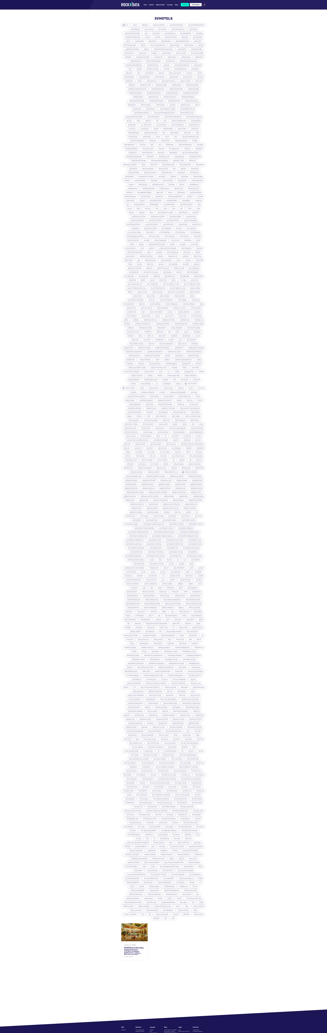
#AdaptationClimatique (178, 29)
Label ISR (165, 568)
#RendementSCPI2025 (195, 156)
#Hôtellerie (198, 81)
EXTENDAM (162, 392)
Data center (147, 339)
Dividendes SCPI (130, 359)
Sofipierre (127, 846)
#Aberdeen (145, 25)
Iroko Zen (169, 560)
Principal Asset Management (136, 695)
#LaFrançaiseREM (196, 120)
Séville (198, 834)
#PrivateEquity (133, 152)
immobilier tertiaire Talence (170, 508)
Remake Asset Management (180, 711)
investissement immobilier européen (164, 532)
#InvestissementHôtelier (187, 109)
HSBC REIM (182, 460)
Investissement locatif (194, 540)
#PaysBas (195, 140)
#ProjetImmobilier (147, 152)
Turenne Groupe (186, 894)
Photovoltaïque (196, 667)
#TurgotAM (198, 200)
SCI (158, 751)
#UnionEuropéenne (139, 204)
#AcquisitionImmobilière (176, 25)
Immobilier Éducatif (131, 484)
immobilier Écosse (197, 480)
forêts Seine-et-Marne (131, 424)
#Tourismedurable (171, 200)
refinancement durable (192, 707)
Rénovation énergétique (135, 723)
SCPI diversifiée (130, 783)
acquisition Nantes (168, 224)
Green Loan (127, 444)
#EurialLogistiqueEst (175, 73)
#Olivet (167, 136)
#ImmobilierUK (132, 105)
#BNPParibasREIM (166, 41)
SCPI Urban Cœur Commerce (169, 830)
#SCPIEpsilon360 (198, 176)
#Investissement (150, 109)
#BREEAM (143, 45)
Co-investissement (131, 316)
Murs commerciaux (196, 615)
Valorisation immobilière (168, 902)
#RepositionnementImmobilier (159, 160)
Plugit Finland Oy (151, 679)
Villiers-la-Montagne (130, 914)
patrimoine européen (130, 647)
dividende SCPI (179, 355)
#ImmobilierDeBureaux (157, 89)
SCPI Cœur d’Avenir (131, 771)
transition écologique (190, 890)
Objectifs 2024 (183, 627)
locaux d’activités (151, 579)
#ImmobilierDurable (193, 89)
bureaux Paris (151, 296)
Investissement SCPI (172, 548)
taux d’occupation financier (185, 870)
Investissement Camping (188, 520)
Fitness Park (180, 404)
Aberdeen (142, 212)
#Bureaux (201, 45)
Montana (127, 615)
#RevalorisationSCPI (185, 164)
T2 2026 (144, 866)
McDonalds (153, 611)
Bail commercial (173, 264)
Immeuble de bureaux (194, 464)
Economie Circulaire (155, 363)
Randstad (147, 707)
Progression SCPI (150, 699)
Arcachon (160, 256)
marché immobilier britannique (172, 599)
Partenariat (170, 643)
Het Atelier (198, 452)
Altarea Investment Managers (167, 248)
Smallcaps (177, 838)
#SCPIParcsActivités (158, 184)
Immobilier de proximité (149, 480)
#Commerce (128, 57)
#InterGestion (137, 109)
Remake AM (165, 711)
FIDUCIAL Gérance (169, 396)
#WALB (138, 208)
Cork (169, 332)
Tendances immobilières (164, 882)
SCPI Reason (169, 814)
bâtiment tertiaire (179, 268)
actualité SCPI (175, 240)
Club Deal (170, 312)
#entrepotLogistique (153, 69)
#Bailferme (185, 37)
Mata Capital (129, 611)
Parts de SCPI (183, 643)
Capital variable (182, 300)
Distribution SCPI (128, 347)
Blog (176, 5)
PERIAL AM (129, 667)
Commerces (127, 324)
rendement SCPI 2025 (162, 719)
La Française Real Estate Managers (134, 568)
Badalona (161, 264)
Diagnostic (151, 343)
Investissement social (136, 552)
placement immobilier (133, 675)
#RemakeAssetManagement (134, 156)
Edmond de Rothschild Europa (137, 367)
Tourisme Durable (154, 886)
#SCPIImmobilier (182, 180)
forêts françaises (180, 420)
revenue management (148, 735)
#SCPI (174, 168)
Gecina (201, 424)
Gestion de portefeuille (131, 432)
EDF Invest (199, 363)
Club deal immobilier (184, 312)
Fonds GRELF (149, 412)
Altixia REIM (199, 248)
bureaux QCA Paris (179, 296)
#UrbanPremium (154, 204)
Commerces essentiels (181, 324)
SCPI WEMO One (149, 834)
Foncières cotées (151, 408)
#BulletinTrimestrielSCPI (157, 45)
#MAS (163, 132)
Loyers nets (134, 587)
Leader (191, 568)
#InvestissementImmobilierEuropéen (164, 112)
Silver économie (164, 838)
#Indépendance (160, 105)
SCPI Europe (146, 787)
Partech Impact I (158, 643)
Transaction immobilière (138, 890)
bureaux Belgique (158, 292)
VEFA (193, 902)
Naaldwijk (158, 619)
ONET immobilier (149, 631)
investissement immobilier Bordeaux (138, 532)
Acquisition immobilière (190, 220)
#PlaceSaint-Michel (148, 148)
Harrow (128, 452)
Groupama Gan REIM (155, 444)
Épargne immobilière (190, 375)
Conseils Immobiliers (176, 328)
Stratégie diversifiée (150, 854)
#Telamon (200, 196)
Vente (186, 906)
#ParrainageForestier (180, 140)
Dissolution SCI (182, 343)
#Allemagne (156, 33)
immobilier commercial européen (155, 476)
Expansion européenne (148, 392)
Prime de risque (181, 691)
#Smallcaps (159, 192)
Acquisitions (135, 228)
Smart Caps (188, 838)
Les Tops (143, 572)
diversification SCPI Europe (152, 355)
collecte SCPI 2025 (196, 316)
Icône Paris (130, 464)
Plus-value (164, 679)
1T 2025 (165, 208)
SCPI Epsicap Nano (196, 783)
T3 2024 (153, 866)
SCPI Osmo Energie (197, 802)
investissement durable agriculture (153, 524)
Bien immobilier (167, 272)
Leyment (187, 572)
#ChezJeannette (129, 53)
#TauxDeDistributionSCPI (175, 196)
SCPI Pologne (130, 814)
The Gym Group (180, 882)
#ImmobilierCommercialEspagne (137, 89)
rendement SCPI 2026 (178, 719)
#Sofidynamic (181, 192)
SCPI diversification (147, 779)
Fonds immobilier (163, 412)
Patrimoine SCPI (199, 647)
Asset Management (166, 260)
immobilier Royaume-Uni (137, 504)
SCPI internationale (172, 791)
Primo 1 (193, 691)
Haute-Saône (139, 452)
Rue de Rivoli (188, 739)
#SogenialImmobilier (196, 192)
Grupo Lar (126, 448)
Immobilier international (179, 492)
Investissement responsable (136, 548)
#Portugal (188, 148)
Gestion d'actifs (145, 428)
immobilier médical (169, 496)
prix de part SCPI (195, 695)
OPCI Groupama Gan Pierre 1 (174, 631)
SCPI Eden (142, 783)
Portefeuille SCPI (195, 683)
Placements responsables (175, 675)
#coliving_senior (181, 53)
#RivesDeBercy (200, 164)
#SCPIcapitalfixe (194, 172)
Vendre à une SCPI (128, 906)
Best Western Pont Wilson (150, 272)
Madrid (160, 587)
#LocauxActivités (161, 125)
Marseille (181, 607)
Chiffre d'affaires (196, 308)
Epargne (150, 375)
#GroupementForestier (168, 81)
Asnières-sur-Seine (150, 260)
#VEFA (199, 204)
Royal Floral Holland (149, 739)
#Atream (147, 37)
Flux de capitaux (193, 404)
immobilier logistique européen (150, 496)
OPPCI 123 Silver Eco (192, 631)
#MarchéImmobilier (133, 132)
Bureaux (130, 292)
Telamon (200, 878)
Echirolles (141, 363)
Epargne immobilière (133, 379)
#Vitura (129, 208)
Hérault (188, 452)
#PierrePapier (170, 144)
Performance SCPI (155, 659)
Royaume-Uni (176, 739)
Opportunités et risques (131, 635)
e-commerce (129, 363)
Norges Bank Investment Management (156, 623)
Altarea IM (151, 248)
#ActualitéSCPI (149, 29)
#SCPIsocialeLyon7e (193, 188)
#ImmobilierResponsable (156, 101)
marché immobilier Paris (133, 603)
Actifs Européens (180, 232)
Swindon (171, 858)
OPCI (160, 631)
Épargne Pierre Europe (151, 379)
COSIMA (177, 332)
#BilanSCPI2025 (139, 41)
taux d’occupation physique (158, 874)
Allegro (172, 244)
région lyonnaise (152, 711)
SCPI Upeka (133, 830)
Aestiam (132, 244)
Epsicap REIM (196, 379)
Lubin (143, 587)
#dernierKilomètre (135, 61)
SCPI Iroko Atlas (187, 791)
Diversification (179, 347)
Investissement (136, 520)
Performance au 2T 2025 (189, 651)
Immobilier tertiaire (152, 508)
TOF (200, 882)
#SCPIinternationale (197, 180)
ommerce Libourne (135, 631)
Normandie (188, 623)
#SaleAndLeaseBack (148, 168)
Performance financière (175, 655)
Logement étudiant (185, 579)
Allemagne (182, 244)
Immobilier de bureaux (131, 480)
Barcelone (149, 268)
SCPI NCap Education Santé (164, 802)
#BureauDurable (175, 45)
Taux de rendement (168, 878)
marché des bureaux (149, 595)
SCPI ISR (129, 795)
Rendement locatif (185, 715)
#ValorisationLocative (186, 204)
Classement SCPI (131, 312)
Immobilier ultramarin (136, 512)
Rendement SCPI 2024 (145, 719)
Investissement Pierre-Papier (174, 544)
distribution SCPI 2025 (144, 347)
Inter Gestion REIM (158, 516)
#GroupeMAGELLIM (151, 81)
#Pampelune (152, 140)
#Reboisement (173, 152)
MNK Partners (198, 611)
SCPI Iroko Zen (200, 791)
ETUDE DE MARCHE (192, 383)
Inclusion (188, 512)
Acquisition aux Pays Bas (158, 216)
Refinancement (176, 707)
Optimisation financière (149, 635)
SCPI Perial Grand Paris (187, 806)
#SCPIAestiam (194, 168)
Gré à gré (198, 440)
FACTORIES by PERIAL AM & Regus (136, 396)
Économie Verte (186, 363)
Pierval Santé (179, 671)
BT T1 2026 (183, 280)
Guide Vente (149, 448)
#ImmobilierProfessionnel (137, 101)
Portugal (126, 687)
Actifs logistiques (170, 236)
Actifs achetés (150, 232)
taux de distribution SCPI (151, 878)
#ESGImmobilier (149, 73)
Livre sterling (189, 575)
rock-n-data (127, 739)
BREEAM (152, 280)
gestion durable (148, 432)
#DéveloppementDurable (153, 61)
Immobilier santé (153, 504)
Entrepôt (201, 371)
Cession (202, 304)
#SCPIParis (172, 184)
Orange (182, 635)
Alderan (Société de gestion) (156, 244)
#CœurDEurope (166, 53)
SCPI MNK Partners (197, 799)
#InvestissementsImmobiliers (172, 116)
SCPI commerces (140, 775)
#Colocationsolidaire (197, 53)
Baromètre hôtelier (163, 268)
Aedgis (198, 240)
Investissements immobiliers (133, 556)
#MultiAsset (187, 132)
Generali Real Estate (130, 428)
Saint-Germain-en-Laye (135, 743)
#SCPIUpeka (129, 192)
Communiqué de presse (145, 328)
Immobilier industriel (197, 488)
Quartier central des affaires (190, 699)
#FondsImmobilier (129, 77)
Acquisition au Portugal (139, 216)
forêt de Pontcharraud (151, 420)
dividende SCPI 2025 (193, 355)
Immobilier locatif (196, 492)
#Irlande (129, 120)
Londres (190, 583)
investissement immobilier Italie (138, 536)
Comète (126, 320)
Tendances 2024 (148, 882)
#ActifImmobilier (135, 29)
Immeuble (166, 464)
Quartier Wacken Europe (170, 703)
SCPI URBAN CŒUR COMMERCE (148, 830)
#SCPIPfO (182, 184)
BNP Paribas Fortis (170, 276)
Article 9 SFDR (128, 260)
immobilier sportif (136, 508)
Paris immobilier (144, 643)
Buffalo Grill (195, 280)
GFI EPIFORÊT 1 (175, 436)
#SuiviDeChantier (146, 196)
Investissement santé (155, 548)
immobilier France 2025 (131, 488)
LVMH (151, 587)
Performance (155, 651)
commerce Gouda (185, 320)
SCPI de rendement (131, 779)
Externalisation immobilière (178, 392)
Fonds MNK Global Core (179, 412)
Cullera (198, 336)
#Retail (143, 164)
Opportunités (160, 5)
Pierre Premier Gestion (130, 671)
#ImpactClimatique (146, 105)
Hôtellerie (163, 456)
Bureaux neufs (137, 296)
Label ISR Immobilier (178, 568)
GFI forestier (187, 436)
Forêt (148, 416)
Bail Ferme (186, 264)
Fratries (184, 424)
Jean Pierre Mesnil (139, 564)
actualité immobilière (160, 240)
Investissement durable (131, 524)
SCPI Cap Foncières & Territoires (165, 767)
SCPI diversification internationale (191, 779)
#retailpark (153, 164)
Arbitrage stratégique (146, 256)
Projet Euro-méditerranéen (168, 699)
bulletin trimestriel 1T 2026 (171, 284)
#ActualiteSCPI (162, 29)
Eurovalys (181, 388)
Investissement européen (176, 524)
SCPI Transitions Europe (185, 826)
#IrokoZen (148, 120)
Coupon (186, 332)
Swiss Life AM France (133, 862)
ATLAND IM (188, 260)
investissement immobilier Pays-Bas (188, 536)
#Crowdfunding (185, 57)
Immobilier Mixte (183, 496)
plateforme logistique (194, 675)
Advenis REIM (187, 240)
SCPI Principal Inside (144, 814)
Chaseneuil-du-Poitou (179, 308)
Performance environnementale (153, 655)
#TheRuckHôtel (130, 200)
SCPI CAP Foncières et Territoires (188, 767)
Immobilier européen (196, 484)
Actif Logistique (191, 228)
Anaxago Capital (130, 256)
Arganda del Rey (173, 256)
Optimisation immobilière (168, 635)
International (172, 516)
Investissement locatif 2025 (133, 544)
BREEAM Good (163, 280)
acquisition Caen (191, 216)
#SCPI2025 (183, 168)
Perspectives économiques (166, 667)
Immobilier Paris (129, 500)
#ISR (157, 120)
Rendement (126, 715)
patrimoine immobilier (164, 647)
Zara (165, 918)
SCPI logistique (144, 799)
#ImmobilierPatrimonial (188, 97)
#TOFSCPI (142, 200)
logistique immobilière (150, 583)
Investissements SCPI (176, 556)
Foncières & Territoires (134, 408)
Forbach (129, 416)
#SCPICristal (162, 176)
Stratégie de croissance (132, 854)
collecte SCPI (182, 316)
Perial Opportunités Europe (145, 667)
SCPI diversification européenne (167, 779)
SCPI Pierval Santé (198, 810)
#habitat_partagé (185, 81)
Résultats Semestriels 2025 (174, 731)
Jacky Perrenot (195, 560)
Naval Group (178, 619)
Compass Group (161, 328)
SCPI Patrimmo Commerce (169, 806)
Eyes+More (194, 392)
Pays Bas (134, 651)
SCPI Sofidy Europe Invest (190, 822)
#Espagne (161, 73)
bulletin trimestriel (152, 284)
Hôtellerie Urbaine (147, 460)
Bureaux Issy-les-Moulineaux (176, 292)
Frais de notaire (163, 424)
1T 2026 (173, 208)
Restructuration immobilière (135, 731)
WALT (150, 914)
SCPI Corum (153, 775)
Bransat (143, 280)
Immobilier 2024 (186, 468)
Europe (142, 388)
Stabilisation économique (196, 846)
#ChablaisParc (182, 49)
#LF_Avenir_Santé (146, 125)
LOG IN (163, 579)
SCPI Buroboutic (146, 767)
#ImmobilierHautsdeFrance (191, 93)
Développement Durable (136, 343)
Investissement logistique (153, 544)
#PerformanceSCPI (129, 144)
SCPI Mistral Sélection (180, 799)
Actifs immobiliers (195, 232)
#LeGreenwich (132, 125)
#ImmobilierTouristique (191, 101)
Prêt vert (169, 691)
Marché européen (180, 595)
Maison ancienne (192, 587)
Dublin (157, 359)
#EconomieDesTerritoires (181, 65)
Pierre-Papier (146, 671)
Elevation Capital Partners (131, 371)
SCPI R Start (158, 814)
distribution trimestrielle (162, 347)
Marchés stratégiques (150, 607)
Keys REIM (171, 564)
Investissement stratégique (156, 552)
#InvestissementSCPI (153, 116)
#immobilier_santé (145, 85)
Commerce (136, 320)
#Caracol (146, 49)
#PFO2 (152, 144)
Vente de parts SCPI (136, 910)
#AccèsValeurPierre (159, 25)
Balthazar (196, 264)
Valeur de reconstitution (193, 898)
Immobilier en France (164, 484)
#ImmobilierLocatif (153, 97)
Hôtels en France (162, 460)
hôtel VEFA (152, 456)
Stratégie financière (167, 854)
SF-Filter (138, 838)
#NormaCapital (147, 136)
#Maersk (156, 128)
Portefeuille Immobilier (134, 683)
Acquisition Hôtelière (172, 220)
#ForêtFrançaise (159, 77)
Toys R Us (195, 886)
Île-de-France (154, 464)
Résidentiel (144, 727)
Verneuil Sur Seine (183, 910)
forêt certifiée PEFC (161, 416)
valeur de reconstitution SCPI (133, 902)
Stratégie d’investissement (190, 850)
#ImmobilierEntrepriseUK (154, 93)
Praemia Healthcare (170, 687)
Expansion (133, 392)
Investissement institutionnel (175, 540)
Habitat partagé (162, 448)
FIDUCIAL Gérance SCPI (184, 396)
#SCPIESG (127, 180)
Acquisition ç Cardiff (175, 216)
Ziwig (173, 918)
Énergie (177, 371)
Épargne (159, 375)
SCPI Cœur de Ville (196, 771)
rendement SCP (199, 715)
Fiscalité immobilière (135, 404)
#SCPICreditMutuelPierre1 (146, 176)
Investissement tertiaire (176, 552)
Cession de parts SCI (146, 308)
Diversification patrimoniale (194, 351)
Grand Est (176, 440)
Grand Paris (187, 440)
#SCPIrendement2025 (149, 188)
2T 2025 (189, 208)
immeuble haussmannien (145, 468)
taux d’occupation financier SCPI (136, 874)
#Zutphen (148, 208)
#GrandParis (129, 81)
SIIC (154, 838)
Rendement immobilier (168, 715)
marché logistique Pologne (194, 603)
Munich (184, 615)
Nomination (137, 623)
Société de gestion (158, 842)
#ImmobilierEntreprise (135, 93)
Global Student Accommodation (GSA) (137, 440)
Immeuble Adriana (178, 464)
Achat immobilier (183, 212)
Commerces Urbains (198, 324)
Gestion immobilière (179, 432)
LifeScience (140, 575)
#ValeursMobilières (169, 204)
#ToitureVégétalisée (156, 200)
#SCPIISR (131, 184)
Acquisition (195, 212)
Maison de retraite (131, 591)
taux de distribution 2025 (132, 878)
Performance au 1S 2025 (170, 651)
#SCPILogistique (142, 184)
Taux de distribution (195, 874)
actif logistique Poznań (134, 232)
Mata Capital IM (141, 611)
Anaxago (197, 252)
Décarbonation (159, 339)
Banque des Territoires (135, 268)
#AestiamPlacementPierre (132, 33)
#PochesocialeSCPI (174, 148)
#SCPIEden (173, 176)
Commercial (130, 328)
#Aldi (146, 33)
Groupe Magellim (171, 444)
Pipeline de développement (195, 671)
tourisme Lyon (183, 886)
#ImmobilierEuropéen (172, 93)
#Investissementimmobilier (141, 112)
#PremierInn (199, 148)
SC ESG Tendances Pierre (131, 751)
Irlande (152, 560)
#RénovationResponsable (138, 160)
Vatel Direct (183, 902)
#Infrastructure (185, 105)
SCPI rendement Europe (150, 818)
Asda (138, 260)
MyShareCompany (146, 619)
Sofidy (171, 842)
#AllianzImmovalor (169, 33)
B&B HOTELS (150, 264)
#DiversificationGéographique (188, 61)
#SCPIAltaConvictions (150, 172)
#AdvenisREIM (193, 29)
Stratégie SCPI (198, 854)
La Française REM (154, 568)
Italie (184, 560)
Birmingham (156, 276)
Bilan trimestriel (129, 276)
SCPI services (150, 822)
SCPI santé (198, 818)
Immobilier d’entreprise (195, 476)
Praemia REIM (184, 687)
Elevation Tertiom (149, 371)
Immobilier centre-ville (171, 472)
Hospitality (128, 456)
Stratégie (175, 850)
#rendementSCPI (179, 156)
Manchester (175, 591)
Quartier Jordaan (153, 703)
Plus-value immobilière (179, 679)
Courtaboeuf (197, 332)
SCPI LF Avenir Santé (141, 795)
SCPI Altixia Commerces (147, 763)
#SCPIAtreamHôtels (166, 172)
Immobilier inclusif (180, 488)
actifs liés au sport (154, 236)
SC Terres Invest (148, 751)
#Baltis (128, 41)
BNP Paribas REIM (184, 276)
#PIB (159, 144)
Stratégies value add (158, 858)
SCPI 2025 (190, 751)
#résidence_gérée (178, 160)
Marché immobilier (195, 595)
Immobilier (174, 468)
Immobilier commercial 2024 (134, 476)
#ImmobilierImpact (138, 97)
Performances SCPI (194, 663)
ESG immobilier (167, 383)
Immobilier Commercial (190, 472)
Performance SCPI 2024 (171, 659)
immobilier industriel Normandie (158, 492)
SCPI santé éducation (136, 822)
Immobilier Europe (180, 484)
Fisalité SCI (189, 400)
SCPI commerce (127, 775)
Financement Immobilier (146, 400)
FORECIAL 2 (139, 416)
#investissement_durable (167, 109)
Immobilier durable (182, 480)
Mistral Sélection (184, 611)
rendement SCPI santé (195, 719)
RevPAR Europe (186, 735)
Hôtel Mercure (140, 456)
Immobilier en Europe (147, 484)
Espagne (178, 383)
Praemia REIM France (198, 687)
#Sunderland (159, 196)
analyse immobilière (172, 252)
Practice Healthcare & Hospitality (150, 687)
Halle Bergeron (176, 448)
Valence (179, 898)
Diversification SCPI (134, 355)
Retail (188, 731)
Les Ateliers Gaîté (131, 572)
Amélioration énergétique (134, 252)
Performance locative (138, 659)
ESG (157, 383)
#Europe (199, 73)
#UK (128, 204)
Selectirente (176, 834)
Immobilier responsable (195, 500)
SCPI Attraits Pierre (185, 763)
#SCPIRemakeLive (194, 184)
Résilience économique (176, 727)
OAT (173, 627)
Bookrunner (132, 280)
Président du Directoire (155, 691)
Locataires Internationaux (133, 579)
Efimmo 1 (184, 367)
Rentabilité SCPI (162, 723)
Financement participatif (165, 400)
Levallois (162, 572)
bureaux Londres (195, 292)
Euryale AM (201, 388)
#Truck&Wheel (186, 200)
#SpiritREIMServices (130, 196)
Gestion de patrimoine (197, 428)
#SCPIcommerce (129, 176)
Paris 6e (132, 643)
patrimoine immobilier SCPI (182, 647)
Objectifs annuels (197, 627)
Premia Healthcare (138, 691)
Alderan (141, 244)
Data (145, 5)
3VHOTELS (131, 212)
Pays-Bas (144, 651)
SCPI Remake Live (182, 814)
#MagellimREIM (182, 128)
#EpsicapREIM (195, 69)
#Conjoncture (158, 57)
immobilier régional (178, 500)
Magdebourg (170, 587)
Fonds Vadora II (195, 412)
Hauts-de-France (165, 452)
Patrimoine (194, 643)
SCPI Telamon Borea (155, 826)
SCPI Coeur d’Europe (147, 771)
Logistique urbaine (167, 583)
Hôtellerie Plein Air (131, 460)
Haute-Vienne (151, 452)
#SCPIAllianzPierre (133, 172)
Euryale (191, 388)
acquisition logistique (151, 224)
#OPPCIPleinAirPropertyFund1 (190, 136)
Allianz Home (194, 244)
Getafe (158, 436)
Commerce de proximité (168, 320)
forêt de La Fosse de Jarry (193, 416)
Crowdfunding (186, 336)
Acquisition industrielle (133, 224)
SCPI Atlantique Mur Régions (167, 763)
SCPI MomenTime (129, 802)
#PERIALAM (142, 144)
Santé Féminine (172, 747)
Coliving (157, 316)
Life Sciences (128, 575)
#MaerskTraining (168, 128)
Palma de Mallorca (143, 639)
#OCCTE (158, 136)
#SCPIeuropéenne (168, 180)
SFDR (147, 838)
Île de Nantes (142, 464)
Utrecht (169, 898)
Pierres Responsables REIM (162, 671)
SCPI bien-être (200, 763)
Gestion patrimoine (146, 436)
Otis (202, 635)
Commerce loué (199, 320)
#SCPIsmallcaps (178, 188)
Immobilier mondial (198, 496)
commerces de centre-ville (143, 324)
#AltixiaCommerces (185, 33)
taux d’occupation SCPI (177, 874)
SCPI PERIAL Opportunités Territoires (156, 810)
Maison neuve (163, 591)
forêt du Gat (166, 420)
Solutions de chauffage (177, 846)
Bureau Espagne (195, 288)
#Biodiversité (152, 41)
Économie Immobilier (171, 363)
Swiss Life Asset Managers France (174, 862)
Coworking (130, 336)
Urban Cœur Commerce (132, 898)
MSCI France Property (171, 615)
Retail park (197, 731)
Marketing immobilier (168, 607)
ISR (177, 560)
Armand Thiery (197, 256)
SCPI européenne (159, 787)
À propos (170, 5)
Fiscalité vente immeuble (165, 404)
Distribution (194, 343)
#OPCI (175, 136)
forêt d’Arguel (176, 416)
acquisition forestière (155, 220)
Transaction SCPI (154, 890)
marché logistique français (173, 603)
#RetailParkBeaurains (168, 164)
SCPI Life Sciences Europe (182, 795)
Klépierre (181, 564)
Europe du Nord (168, 388)
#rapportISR (161, 152)
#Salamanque (133, 168)
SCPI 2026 (200, 751)
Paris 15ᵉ (199, 639)
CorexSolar (159, 332)
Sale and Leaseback (137, 747)
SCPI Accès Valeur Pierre (150, 755)
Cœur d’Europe (146, 316)
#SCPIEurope (154, 180)
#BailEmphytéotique (171, 37)
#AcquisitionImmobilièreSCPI (196, 25)
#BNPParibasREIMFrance (182, 41)
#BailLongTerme (197, 37)
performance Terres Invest (136, 663)
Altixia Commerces (186, 248)
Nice (128, 623)
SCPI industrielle (157, 791)
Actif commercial (166, 228)
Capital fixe (152, 300)
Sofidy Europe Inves (183, 842)
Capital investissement (166, 300)
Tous (126, 25)
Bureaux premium (165, 296)
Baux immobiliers (134, 272)
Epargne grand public (173, 375)
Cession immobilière (162, 308)
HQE (173, 460)
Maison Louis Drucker (148, 591)
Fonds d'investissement (135, 412)
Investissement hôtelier (166, 528)
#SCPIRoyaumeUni (164, 188)
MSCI (159, 615)
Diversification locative (174, 351)
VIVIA (142, 914)
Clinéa (143, 312)
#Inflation (173, 105)
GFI (165, 436)
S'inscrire (185, 4)
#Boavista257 (197, 41)
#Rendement (150, 156)
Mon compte (195, 4)
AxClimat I (139, 264)
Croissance (174, 336)
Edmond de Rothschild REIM (159, 367)
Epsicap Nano (184, 379)
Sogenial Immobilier (140, 846)
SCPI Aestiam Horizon (168, 755)
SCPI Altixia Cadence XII (130, 763)
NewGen (201, 619)
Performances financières (156, 663)
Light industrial (152, 575)
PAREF (169, 639)
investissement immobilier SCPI (135, 540)
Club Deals (197, 312)
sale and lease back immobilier (189, 743)
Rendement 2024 (139, 715)
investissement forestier (196, 524)
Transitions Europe (171, 894)
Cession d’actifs (131, 308)
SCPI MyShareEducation (145, 802)
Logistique (199, 579)
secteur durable (163, 834)
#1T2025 (135, 25)
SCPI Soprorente (128, 826)
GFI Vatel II (198, 436)
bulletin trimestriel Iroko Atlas (137, 288)
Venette (178, 906)
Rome (137, 739)
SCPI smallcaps (163, 822)
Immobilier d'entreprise (176, 476)
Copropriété (147, 332)
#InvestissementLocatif (187, 112)
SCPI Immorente (142, 791)
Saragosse (184, 747)
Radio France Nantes (134, 707)
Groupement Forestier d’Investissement (192, 444)
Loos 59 (200, 583)
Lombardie (180, 583)
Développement (191, 339)
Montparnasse (139, 615)
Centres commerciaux (172, 304)
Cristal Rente (162, 336)
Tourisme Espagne (169, 886)
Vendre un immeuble (144, 906)
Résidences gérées (131, 727)
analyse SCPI (186, 252)
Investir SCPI (198, 516)
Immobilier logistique (130, 496)
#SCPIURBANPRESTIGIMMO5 (144, 192)
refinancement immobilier (135, 711)
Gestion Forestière (163, 432)
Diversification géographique (134, 351)
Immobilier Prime (143, 500)
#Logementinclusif (194, 125)
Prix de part (182, 695)
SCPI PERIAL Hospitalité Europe (133, 810)
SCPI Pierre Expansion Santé (180, 810)
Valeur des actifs (151, 902)
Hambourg (189, 448)
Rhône (197, 735)
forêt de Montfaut (134, 420)
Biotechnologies (144, 276)
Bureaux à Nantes (142, 292)
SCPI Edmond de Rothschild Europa (160, 783)
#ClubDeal (154, 53)
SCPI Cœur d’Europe (163, 771)
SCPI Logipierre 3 (130, 799)
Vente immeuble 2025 (152, 910)
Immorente (167, 512)
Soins (152, 846)
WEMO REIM (186, 914)
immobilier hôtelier (164, 488)
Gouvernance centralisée (160, 440)
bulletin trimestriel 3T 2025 (192, 284)
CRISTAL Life (150, 336)
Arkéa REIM (186, 256)
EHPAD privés (195, 367)
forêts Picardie (194, 420)
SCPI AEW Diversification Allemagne (139, 759)
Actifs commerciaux (164, 232)
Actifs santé (197, 236)
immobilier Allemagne (136, 472)
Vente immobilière (168, 910)
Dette (180, 339)
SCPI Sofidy (175, 822)
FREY (193, 424)
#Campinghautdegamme (132, 49)
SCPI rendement (196, 814)
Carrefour (142, 304)
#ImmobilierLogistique (170, 97)
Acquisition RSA (183, 224)
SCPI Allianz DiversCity (160, 759)
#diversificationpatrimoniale (134, 65)
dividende (167, 355)
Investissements (192, 552)
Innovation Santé (130, 516)
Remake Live (196, 711)
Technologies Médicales (186, 878)
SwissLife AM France (194, 862)
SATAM (194, 747)
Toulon (132, 886)
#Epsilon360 (128, 73)
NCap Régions (190, 619)
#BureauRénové (189, 45)
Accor (151, 212)
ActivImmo (146, 240)
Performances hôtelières (176, 663)
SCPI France (184, 787)
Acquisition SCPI (196, 224)
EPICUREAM (165, 379)
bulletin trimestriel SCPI (158, 288)
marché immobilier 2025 (133, 599)
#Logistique (132, 128)
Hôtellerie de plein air (178, 456)
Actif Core (179, 228)
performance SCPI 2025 (189, 659)
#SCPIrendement (133, 188)
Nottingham (138, 627)
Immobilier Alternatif (154, 472)
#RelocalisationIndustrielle (190, 152)
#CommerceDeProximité (143, 57)
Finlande (179, 400)
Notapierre (127, 627)
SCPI (182, 751)
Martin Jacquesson (194, 607)
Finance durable (130, 400)
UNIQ (197, 894)
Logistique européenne (132, 583)
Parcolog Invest (158, 639)
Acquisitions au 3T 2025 (150, 228)
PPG (134, 687)
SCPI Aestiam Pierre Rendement (188, 755)
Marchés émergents (133, 607)
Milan (172, 611)
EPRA (174, 379)
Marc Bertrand (197, 591)
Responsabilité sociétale (195, 727)
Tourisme (141, 886)
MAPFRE (186, 591)
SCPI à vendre (135, 755)
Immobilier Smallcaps (191, 504)
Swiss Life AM (192, 858)
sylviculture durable (131, 866)
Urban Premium (148, 898)
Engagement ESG (189, 371)
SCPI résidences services (168, 818)
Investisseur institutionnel (195, 556)
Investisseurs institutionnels (136, 560)
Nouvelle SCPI (164, 627)
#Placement (200, 144)
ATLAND (179, 260)
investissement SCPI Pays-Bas (191, 548)
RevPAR (176, 735)
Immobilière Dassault (153, 512)
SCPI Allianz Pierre (176, 759)
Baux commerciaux (194, 268)
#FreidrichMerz (173, 77)
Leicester (201, 568)
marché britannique (132, 595)
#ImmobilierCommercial (192, 85)
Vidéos (195, 910)
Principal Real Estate (155, 695)
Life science (198, 572)
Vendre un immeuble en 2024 (163, 906)
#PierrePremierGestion (185, 144)
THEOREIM (191, 882)
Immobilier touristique (189, 508)
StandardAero (151, 850)
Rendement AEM (153, 715)
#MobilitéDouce (174, 132)
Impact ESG (178, 512)
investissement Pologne (195, 544)
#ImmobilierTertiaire (174, 101)
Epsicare (133, 383)
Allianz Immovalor (130, 248)
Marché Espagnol (165, 595)
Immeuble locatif (161, 468)
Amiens (149, 252)
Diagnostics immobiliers (166, 343)
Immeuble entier (128, 468)
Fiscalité (199, 400)
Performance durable (132, 655)
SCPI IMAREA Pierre (128, 791)
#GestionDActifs (188, 77)
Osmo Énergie (193, 635)
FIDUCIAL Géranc (154, 396)
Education (174, 367)
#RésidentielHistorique (130, 164)
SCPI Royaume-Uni (185, 818)
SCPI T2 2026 (141, 826)
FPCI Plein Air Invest (148, 424)
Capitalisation (196, 300)
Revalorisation (132, 735)
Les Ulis (153, 572)
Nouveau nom (151, 627)
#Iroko (139, 120)
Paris (190, 639)
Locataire (200, 575)
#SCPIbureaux (181, 172)
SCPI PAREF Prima (152, 806)
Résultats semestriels (154, 731)
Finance (198, 396)
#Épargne (166, 69)
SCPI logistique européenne (161, 799)
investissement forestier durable (144, 528)
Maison (181, 587)
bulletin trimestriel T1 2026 (178, 288)
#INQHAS (197, 105)
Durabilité (167, 359)
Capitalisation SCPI (128, 304)
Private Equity (170, 695)
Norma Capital (176, 623)
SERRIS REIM (188, 834)
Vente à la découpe (198, 906)
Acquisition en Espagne (137, 220)
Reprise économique (178, 723)
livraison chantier (174, 575)
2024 (181, 208)
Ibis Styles (199, 460)
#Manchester (195, 128)
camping (192, 296)
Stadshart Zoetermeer (136, 850)
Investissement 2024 (152, 520)
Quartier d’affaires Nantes (135, 703)
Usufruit (160, 898)
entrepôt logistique (137, 375)
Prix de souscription (135, 699)
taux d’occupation (167, 870)
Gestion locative (131, 436)
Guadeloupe (137, 448)
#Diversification (170, 61)
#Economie (166, 65)
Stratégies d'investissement (139, 858)
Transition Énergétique (154, 894)
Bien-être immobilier (192, 272)
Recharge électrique (161, 707)
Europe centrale (154, 388)
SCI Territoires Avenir (170, 751)
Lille (163, 575)
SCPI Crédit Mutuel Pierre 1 (169, 775)
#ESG (138, 73)
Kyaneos (191, 564)
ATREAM (130, 264)
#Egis (130, 69)
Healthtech (178, 452)
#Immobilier (132, 85)
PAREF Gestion (180, 639)
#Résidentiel (192, 160)
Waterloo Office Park (162, 914)
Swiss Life (181, 858)
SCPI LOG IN (198, 795)
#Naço (197, 132)
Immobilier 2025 (199, 468)
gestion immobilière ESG (196, 432)
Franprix (174, 424)
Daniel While (135, 339)
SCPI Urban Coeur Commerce (190, 830)
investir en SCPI (185, 516)
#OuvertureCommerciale (137, 140)
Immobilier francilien (148, 488)
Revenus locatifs (164, 735)
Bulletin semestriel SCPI (135, 284)
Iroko (160, 560)
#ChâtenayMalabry (196, 49)
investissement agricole (169, 520)
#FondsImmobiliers (144, 77)
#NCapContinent (133, 136)
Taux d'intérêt (138, 870)
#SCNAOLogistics (163, 168)
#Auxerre (157, 37)
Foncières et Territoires (168, 408)
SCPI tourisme (169, 826)
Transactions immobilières (171, 890)
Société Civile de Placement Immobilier (138, 842)
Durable (199, 359)
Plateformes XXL (137, 679)
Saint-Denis (200, 739)
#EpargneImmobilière (180, 69)
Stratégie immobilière (183, 854)
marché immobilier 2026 (151, 599)
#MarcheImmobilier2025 (150, 132)
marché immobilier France (193, 599)
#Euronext (189, 73)
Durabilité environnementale (183, 359)
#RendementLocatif (164, 156)
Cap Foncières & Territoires (136, 300)
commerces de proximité (163, 324)
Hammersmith (200, 448)
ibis (190, 460)
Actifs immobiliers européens (135, 236)
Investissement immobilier (185, 528)
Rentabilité (150, 723)
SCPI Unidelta (200, 826)
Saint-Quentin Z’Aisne (153, 743)
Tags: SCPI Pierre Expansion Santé (169, 866)
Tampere (200, 866)
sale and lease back (170, 743)
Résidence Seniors (193, 723)
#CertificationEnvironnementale (163, 49)
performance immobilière (193, 655)
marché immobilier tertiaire (152, 603)
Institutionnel (144, 516)
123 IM (156, 208)
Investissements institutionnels (155, 556)
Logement (172, 579)
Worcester (156, 918)
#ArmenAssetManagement (132, 37)
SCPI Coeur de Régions (180, 771)
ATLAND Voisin (199, 260)
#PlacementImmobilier (131, 148)
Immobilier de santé (166, 480)
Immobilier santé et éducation (171, 504)
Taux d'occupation (152, 870)
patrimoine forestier (147, 647)
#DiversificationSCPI (153, 65)
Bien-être (179, 272)
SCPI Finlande (172, 787)
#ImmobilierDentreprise (176, 89)
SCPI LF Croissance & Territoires (161, 795)
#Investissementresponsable (134, 116)
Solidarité (162, 846)
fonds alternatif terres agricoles (190, 408)
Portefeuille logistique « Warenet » (155, 683)
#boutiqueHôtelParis (129, 45)
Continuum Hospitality (133, 332)
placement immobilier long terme (153, 675)
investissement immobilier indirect (189, 532)
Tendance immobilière (132, 882)
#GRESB (139, 81)
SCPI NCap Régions (182, 802)
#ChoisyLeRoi (142, 53)
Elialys (161, 371)
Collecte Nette (169, 316)
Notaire (198, 623)
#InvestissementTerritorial (194, 116)
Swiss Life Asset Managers (151, 862)
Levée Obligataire (175, 572)
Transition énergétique (136, 894)
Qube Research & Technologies (191, 703)
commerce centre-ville (150, 320)
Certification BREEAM (189, 304)
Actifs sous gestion (133, 240)
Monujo (151, 615)
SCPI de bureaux (199, 775)
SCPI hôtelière (197, 787)
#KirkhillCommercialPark (179, 120)
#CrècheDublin (172, 57)
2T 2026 (198, 208)
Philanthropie (182, 667)
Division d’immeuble (145, 359)
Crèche (140, 336)
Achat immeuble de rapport (165, 212)
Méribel (164, 611)
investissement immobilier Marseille (162, 536)
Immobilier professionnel (160, 500)
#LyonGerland (144, 128)
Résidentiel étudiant (159, 727)
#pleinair (161, 148)
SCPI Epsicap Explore (181, 783)
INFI (197, 512)
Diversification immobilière (155, 351)
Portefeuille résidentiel (178, 683)
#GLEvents (200, 77)
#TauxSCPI (190, 196)
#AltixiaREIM (199, 33)
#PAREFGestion (165, 140)
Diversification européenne (196, 347)
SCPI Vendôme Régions (133, 834)
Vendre (151, 5)
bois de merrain (198, 276)
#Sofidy (170, 192)
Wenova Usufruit (199, 914)
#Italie (165, 120)
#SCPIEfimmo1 (185, 176)
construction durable (193, 328)
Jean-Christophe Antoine (156, 564)
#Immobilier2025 (176, 85)
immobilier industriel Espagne (135, 492)
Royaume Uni (164, 739)
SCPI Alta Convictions (193, 759)
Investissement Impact (154, 540)
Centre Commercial (155, 304)
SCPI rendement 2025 (132, 818)
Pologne (193, 679)
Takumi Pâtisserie (188, 866)
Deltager (171, 339)
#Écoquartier (198, 65)
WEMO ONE (175, 914)
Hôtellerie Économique (196, 456)
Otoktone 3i (129, 639)
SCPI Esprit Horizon (132, 787)
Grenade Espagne (140, 444)
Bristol (174, 280)
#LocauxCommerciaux (177, 125)
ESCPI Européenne (146, 383)
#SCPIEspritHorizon (140, 180)
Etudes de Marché (130, 388)
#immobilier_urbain (161, 85)
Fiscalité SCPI (149, 404)
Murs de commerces (130, 619)
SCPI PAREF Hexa (138, 806)
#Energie (139, 69)
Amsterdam (159, 252)
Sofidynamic (197, 842)
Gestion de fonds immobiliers (177, 428)
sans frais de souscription (155, 747)
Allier (142, 248)
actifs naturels (184, 236)
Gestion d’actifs (159, 428)
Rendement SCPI (130, 719)
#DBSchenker (199, 57)
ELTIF (169, 371)
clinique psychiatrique (156, 312)
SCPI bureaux (133, 767)
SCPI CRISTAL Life (185, 775)
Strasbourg (164, 850)
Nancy (168, 619)
